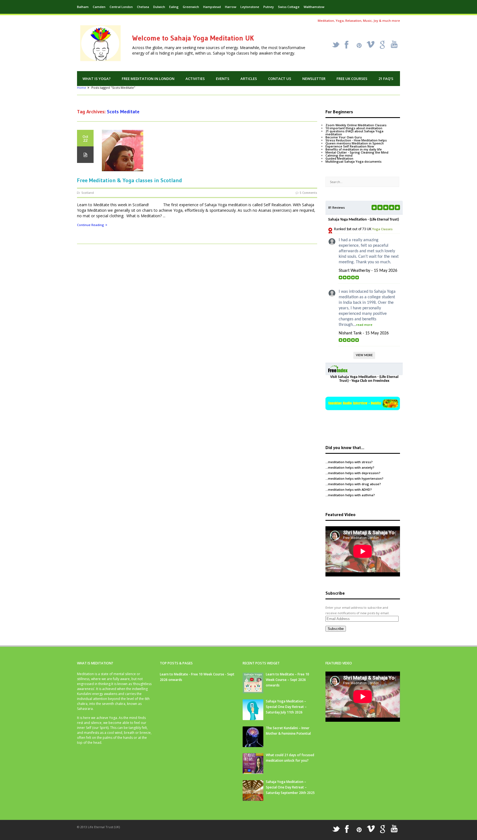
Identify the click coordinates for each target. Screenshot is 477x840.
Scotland (87, 193)
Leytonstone (249, 7)
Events (222, 78)
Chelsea (143, 7)
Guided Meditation (339, 158)
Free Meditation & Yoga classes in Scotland (129, 180)
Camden (99, 7)
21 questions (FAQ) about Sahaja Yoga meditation (354, 132)
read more (364, 325)
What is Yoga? (97, 78)
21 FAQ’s (385, 78)
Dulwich (159, 7)
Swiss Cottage (289, 7)
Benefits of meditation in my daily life (353, 149)
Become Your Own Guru (343, 137)
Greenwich (191, 7)
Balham (83, 7)
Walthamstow (314, 7)
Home (81, 87)
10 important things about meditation (353, 128)
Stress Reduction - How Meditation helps (356, 140)
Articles (248, 78)
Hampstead (212, 7)
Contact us (279, 78)
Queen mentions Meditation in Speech (354, 143)
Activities (195, 78)
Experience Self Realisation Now (349, 146)
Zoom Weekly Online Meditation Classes (355, 125)
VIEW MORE (364, 355)
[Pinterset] (359, 45)
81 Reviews (336, 207)
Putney (268, 7)
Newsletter (313, 78)
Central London (121, 7)
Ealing (174, 7)
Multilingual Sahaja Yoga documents (353, 161)
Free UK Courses (351, 78)
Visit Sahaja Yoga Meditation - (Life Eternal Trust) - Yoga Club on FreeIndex (364, 379)
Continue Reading (90, 225)
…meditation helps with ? (349, 462)
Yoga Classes (382, 229)
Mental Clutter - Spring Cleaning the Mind (356, 152)
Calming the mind (339, 155)
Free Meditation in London (148, 78)
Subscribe (336, 629)
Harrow (230, 7)
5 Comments (308, 193)
